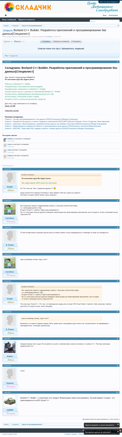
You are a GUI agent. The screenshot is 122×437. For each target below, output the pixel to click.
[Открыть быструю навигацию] (118, 25)
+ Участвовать (46, 41)
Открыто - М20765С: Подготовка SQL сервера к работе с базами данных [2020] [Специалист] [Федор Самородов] (49, 128)
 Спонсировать (76, 41)
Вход (104, 15)
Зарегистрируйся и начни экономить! (99, 425)
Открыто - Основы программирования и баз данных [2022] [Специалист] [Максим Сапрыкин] (41, 119)
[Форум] (5, 15)
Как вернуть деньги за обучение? (98, 432)
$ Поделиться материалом (61, 41)
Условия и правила (70, 434)
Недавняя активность (26, 20)
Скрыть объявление (118, 424)
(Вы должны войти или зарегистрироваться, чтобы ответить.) (101, 419)
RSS (120, 430)
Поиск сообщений (9, 20)
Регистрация (113, 15)
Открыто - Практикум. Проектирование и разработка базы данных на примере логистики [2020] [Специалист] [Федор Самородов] (55, 124)
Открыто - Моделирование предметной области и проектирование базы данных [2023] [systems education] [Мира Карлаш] (53, 126)
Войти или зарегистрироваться (109, 1)
